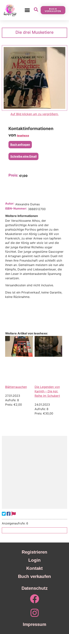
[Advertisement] (34, 472)
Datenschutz (35, 588)
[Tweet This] (4, 513)
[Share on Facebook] (8, 513)
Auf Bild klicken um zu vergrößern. (34, 114)
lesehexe (23, 135)
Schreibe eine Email (23, 156)
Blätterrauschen (16, 387)
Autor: (9, 203)
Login (34, 560)
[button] (27, 10)
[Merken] (13, 513)
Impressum (34, 624)
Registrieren (34, 552)
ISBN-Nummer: (16, 208)
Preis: (13, 175)
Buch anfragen (20, 144)
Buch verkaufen (34, 576)
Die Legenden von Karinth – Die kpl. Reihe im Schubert (47, 391)
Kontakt (34, 568)
